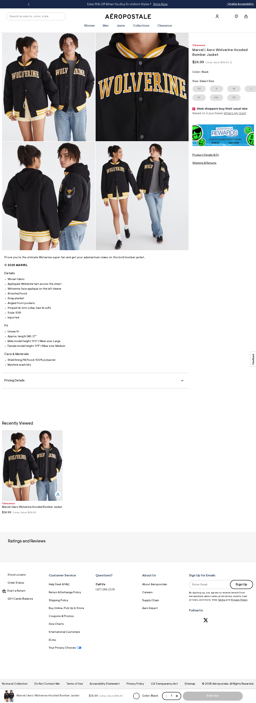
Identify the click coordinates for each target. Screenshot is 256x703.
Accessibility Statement (105, 684)
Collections (141, 25)
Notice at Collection (15, 684)
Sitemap (190, 684)
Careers (147, 592)
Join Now (234, 142)
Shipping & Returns (204, 163)
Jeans (121, 25)
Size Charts (56, 624)
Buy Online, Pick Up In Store (66, 608)
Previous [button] (29, 4)
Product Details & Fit (205, 155)
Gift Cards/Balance (20, 599)
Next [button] (226, 4)
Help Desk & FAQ (59, 584)
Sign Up (241, 584)
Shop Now (160, 4)
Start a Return (15, 591)
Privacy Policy (239, 600)
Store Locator (17, 575)
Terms (222, 600)
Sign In (215, 142)
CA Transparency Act (164, 684)
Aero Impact (150, 608)
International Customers (64, 632)
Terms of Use (74, 684)
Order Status (16, 583)
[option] (32, 473)
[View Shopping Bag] (246, 16)
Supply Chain (150, 600)
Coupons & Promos (61, 616)
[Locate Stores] (236, 16)
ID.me (52, 640)
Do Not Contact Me (46, 684)
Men (106, 25)
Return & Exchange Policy (65, 592)
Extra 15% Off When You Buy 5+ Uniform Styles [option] (127, 4)
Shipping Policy (58, 600)
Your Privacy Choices (62, 648)
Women (89, 25)
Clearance (164, 25)
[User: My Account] (217, 16)
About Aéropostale (154, 584)
